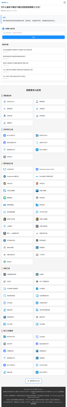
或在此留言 (33, 403)
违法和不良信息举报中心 (31, 395)
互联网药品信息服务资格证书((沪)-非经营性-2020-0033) (44, 391)
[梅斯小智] (4, 2)
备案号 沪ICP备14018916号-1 (23, 391)
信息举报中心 (41, 395)
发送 (33, 37)
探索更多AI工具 (35, 381)
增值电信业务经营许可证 (9, 391)
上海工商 (5, 395)
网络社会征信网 (21, 395)
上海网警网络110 (12, 395)
